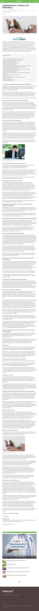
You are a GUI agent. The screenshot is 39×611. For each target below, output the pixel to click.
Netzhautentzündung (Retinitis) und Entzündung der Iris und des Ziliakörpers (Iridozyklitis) (17, 65)
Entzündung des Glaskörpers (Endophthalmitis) (10, 67)
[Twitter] (16, 39)
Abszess (29, 275)
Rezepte (24, 605)
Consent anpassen (29, 605)
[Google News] (25, 39)
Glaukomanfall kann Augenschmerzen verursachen (11, 74)
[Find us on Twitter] (4, 607)
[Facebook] (14, 39)
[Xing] (21, 39)
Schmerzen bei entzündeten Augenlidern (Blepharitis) (11, 70)
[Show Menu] (2, 1)
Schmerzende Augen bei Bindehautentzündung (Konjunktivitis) (12, 59)
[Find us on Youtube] (7, 607)
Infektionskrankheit (20, 192)
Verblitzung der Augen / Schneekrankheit (9, 62)
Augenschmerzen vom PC (7, 78)
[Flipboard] (23, 39)
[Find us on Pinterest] (5, 607)
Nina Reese (13, 11)
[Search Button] (36, 1)
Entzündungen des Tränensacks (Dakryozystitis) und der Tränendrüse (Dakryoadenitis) (16, 69)
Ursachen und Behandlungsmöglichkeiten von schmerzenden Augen (13, 58)
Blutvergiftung (16, 255)
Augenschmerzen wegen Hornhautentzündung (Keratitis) (11, 61)
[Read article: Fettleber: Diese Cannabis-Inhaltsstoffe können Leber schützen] (4, 561)
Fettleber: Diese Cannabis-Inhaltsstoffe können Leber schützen (16, 560)
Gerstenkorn (13, 304)
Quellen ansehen (7, 12)
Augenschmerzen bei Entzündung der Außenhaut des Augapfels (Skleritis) (14, 66)
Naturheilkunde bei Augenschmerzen (8, 80)
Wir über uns (20, 605)
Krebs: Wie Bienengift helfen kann (12, 564)
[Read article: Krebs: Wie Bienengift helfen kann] (4, 565)
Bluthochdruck (4, 327)
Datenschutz (15, 605)
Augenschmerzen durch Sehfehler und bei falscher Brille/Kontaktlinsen (14, 77)
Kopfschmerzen (23, 371)
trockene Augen (22, 48)
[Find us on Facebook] (2, 607)
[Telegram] (19, 39)
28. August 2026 (9, 572)
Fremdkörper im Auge (6, 75)
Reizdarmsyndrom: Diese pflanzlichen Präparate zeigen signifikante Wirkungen (18, 571)
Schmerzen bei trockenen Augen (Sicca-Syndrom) (11, 63)
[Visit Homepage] (19, 1)
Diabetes (29, 310)
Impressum (9, 605)
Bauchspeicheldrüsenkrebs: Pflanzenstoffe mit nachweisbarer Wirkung (13, 556)
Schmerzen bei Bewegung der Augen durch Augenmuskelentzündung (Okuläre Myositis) (16, 72)
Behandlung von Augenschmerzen (8, 79)
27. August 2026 (9, 576)
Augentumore (5, 73)
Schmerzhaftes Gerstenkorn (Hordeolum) (9, 71)
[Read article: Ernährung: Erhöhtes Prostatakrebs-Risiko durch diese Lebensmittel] (4, 576)
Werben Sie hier (4, 605)
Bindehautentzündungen (31, 47)
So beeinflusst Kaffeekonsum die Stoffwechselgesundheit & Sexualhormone (18, 567)
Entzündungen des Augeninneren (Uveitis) (9, 64)
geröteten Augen (30, 415)
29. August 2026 (6, 557)
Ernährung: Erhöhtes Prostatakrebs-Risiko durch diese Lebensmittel (17, 575)
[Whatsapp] (18, 39)
